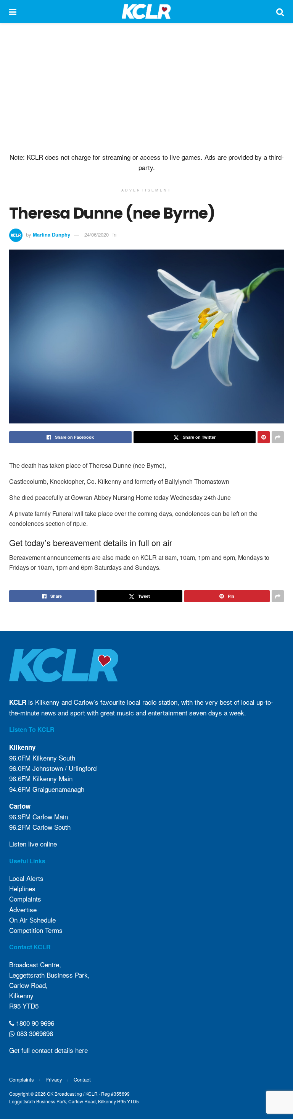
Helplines (22, 888)
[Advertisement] (146, 87)
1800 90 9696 (34, 1023)
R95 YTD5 (24, 1005)
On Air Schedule (32, 919)
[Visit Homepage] (146, 11)
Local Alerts (26, 878)
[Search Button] (280, 11)
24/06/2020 (96, 234)
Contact (82, 1079)
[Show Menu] (12, 11)
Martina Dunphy (51, 234)
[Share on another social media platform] (278, 437)
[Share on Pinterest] (264, 437)
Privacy (53, 1079)
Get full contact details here (48, 1050)
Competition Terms (36, 930)
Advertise (23, 909)
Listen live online (33, 843)
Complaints (25, 898)
